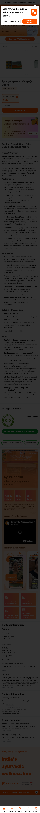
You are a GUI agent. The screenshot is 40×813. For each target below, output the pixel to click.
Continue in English (30, 21)
